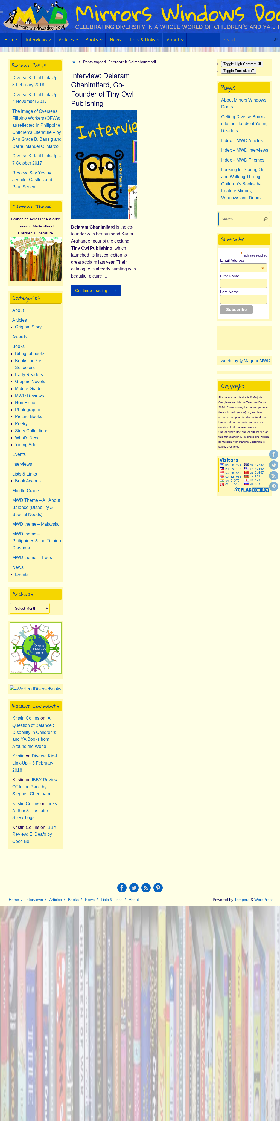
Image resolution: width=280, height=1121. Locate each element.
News (18, 567)
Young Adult (27, 444)
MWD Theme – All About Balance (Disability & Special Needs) (36, 507)
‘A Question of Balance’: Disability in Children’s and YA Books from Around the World (34, 732)
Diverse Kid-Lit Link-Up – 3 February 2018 (36, 763)
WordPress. (264, 899)
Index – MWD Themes (242, 160)
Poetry (21, 423)
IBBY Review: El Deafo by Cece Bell (34, 834)
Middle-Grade (28, 388)
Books (18, 346)
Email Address (242, 260)
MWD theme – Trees (32, 557)
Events (19, 454)
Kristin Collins (25, 718)
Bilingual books (30, 353)
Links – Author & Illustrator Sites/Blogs (36, 810)
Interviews (22, 464)
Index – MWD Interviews (244, 150)
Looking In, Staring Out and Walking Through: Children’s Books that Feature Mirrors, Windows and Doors (243, 183)
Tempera (242, 899)
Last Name (229, 292)
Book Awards (28, 481)
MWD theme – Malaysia (35, 524)
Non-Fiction (26, 402)
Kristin (18, 756)
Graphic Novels (30, 381)
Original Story (28, 327)
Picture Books (28, 416)
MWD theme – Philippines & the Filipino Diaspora (36, 541)
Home (14, 899)
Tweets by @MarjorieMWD (244, 360)
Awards (19, 337)
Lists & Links (24, 474)
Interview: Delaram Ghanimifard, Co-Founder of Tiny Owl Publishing (102, 89)
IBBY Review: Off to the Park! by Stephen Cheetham (35, 786)
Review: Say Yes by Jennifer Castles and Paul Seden (32, 180)
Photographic (28, 409)
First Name (229, 276)
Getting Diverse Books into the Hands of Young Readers (244, 123)
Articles (19, 320)
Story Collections (31, 430)
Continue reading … (93, 290)
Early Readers (29, 374)
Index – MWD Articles (242, 140)
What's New (26, 437)
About (18, 310)
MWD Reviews (29, 395)
